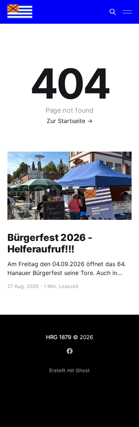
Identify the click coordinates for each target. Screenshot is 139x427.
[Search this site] (113, 12)
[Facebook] (70, 351)
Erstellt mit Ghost (69, 370)
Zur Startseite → (70, 121)
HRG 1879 (59, 337)
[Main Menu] (127, 11)
